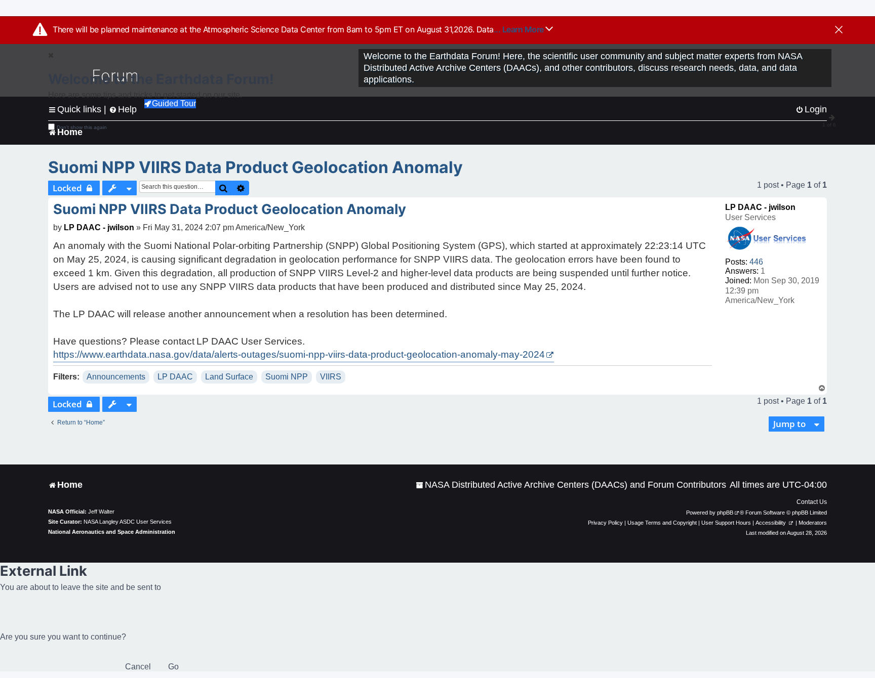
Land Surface (229, 376)
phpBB (725, 513)
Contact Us (812, 501)
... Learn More (520, 29)
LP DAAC (175, 376)
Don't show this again (82, 127)
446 (756, 262)
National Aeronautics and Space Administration (111, 532)
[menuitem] (571, 485)
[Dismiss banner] (839, 30)
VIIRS (330, 376)
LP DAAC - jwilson (760, 207)
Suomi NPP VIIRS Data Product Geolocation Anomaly (255, 167)
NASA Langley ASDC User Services (128, 522)
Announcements (116, 376)
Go (173, 666)
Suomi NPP (286, 376)
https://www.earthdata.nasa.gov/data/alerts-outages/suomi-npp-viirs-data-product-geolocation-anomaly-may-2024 (299, 354)
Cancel (138, 666)
